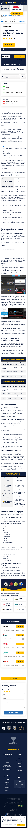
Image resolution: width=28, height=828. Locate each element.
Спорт (19, 766)
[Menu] (2, 2)
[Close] (22, 6)
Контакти (7, 760)
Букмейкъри (19, 761)
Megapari (7, 782)
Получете (16, 13)
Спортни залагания (8, 147)
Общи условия (7, 769)
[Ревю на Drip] (23, 656)
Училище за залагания (19, 769)
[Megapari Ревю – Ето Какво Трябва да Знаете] (23, 630)
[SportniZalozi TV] (10, 2)
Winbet (7, 785)
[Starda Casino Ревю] (23, 648)
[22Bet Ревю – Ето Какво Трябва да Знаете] (23, 639)
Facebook (21, 781)
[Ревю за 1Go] (23, 665)
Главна (19, 758)
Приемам (21, 824)
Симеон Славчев (7, 15)
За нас (7, 762)
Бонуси (20, 763)
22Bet (7, 779)
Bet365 (7, 790)
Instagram (21, 787)
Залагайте (8, 45)
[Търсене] (24, 2)
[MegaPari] (7, 27)
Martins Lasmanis (20, 21)
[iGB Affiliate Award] (3, 728)
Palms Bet (7, 787)
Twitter (22, 784)
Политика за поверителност (7, 765)
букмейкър (15, 143)
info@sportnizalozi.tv (13, 749)
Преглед (19, 60)
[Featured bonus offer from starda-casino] (21, 3)
